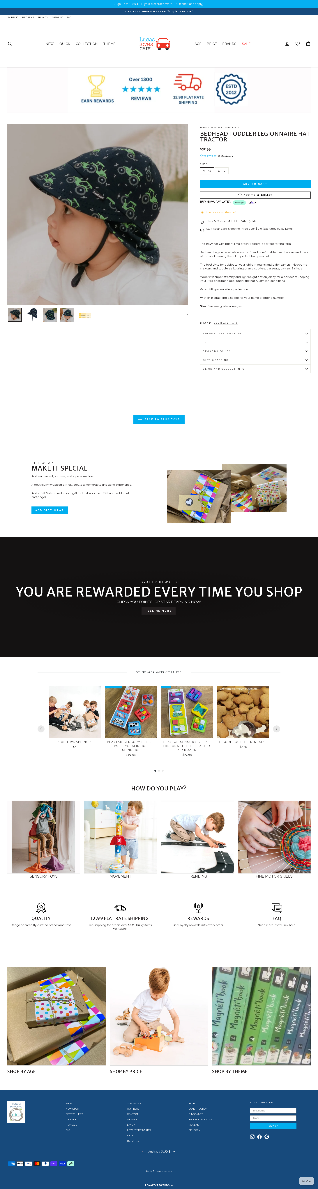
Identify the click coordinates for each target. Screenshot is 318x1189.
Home (203, 127)
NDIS (130, 1135)
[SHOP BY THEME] (261, 1016)
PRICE (212, 44)
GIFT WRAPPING (216, 360)
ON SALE (71, 1119)
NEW (50, 44)
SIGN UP (273, 1125)
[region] (159, 4)
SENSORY (194, 1130)
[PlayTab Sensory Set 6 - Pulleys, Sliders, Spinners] (131, 712)
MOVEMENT (196, 1124)
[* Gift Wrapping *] (75, 712)
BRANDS (229, 44)
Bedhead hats (226, 323)
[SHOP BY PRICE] (159, 1016)
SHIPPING (13, 17)
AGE (198, 44)
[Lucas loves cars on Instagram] (252, 1136)
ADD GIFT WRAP (49, 510)
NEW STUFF (73, 1108)
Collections (216, 127)
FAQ (69, 17)
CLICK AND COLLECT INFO (224, 369)
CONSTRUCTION (198, 1108)
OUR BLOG (133, 1108)
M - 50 (207, 170)
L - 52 (221, 170)
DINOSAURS (196, 1114)
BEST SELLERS (74, 1114)
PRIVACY (43, 17)
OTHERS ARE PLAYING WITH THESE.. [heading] (159, 672)
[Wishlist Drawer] (298, 44)
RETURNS (28, 17)
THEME (109, 44)
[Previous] (41, 728)
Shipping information (222, 333)
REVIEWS (71, 1124)
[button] (159, 1185)
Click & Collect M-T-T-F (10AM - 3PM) (231, 221)
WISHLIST (57, 17)
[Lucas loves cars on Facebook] (259, 1136)
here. (292, 925)
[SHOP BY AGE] (56, 1016)
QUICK (64, 44)
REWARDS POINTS (217, 351)
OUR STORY (134, 1103)
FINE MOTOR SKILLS (200, 1119)
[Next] (276, 728)
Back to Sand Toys (161, 419)
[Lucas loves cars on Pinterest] (266, 1136)
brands (54, 925)
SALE (246, 44)
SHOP (69, 1103)
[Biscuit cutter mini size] (243, 712)
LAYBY (131, 1124)
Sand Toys (231, 127)
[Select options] (264, 692)
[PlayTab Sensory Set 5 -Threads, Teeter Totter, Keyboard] (187, 712)
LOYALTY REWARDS (139, 1130)
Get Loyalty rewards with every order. (198, 925)
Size (203, 164)
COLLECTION (87, 44)
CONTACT (132, 1114)
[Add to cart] (95, 692)
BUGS (192, 1103)
